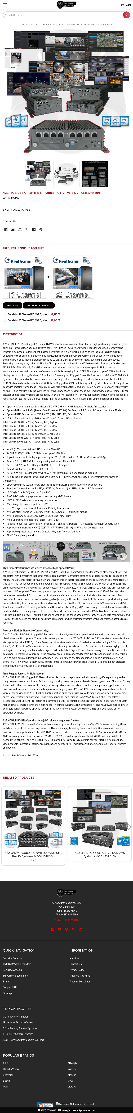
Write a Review (11, 197)
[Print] (20, 230)
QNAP (71, 1080)
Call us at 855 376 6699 (66, 920)
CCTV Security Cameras (15, 1016)
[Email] (13, 230)
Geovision (8, 1075)
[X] (27, 230)
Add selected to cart (39, 305)
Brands (7, 981)
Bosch (6, 1080)
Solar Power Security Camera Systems (23, 1039)
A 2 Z (5, 1063)
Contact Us (75, 964)
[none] (66, 93)
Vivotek (72, 1069)
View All (72, 1086)
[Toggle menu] (5, 5)
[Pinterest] (41, 230)
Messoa (72, 1075)
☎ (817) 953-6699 (47, 1110)
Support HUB (10, 987)
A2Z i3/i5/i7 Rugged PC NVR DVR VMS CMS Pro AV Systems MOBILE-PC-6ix (33, 854)
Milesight (73, 1063)
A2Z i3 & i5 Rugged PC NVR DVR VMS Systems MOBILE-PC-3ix (100, 854)
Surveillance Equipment (15, 975)
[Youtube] (59, 930)
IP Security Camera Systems (18, 1034)
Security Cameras (12, 958)
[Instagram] (73, 930)
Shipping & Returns (79, 975)
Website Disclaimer (79, 981)
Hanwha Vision (11, 1069)
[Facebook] (6, 230)
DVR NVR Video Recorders (17, 964)
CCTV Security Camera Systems (20, 1028)
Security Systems (12, 970)
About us (74, 958)
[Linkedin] (34, 230)
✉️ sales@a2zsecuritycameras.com (76, 1110)
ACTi (5, 1086)
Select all (12, 305)
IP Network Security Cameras (19, 1022)
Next (129, 827)
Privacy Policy (76, 970)
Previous (3, 827)
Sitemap (7, 993)
